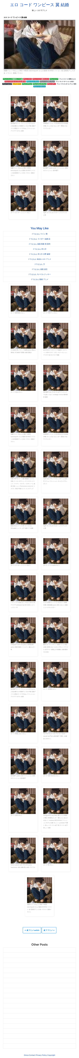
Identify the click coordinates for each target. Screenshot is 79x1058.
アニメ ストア (54, 79)
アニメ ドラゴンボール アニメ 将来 (66, 84)
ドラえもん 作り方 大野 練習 (39, 254)
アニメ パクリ (27, 79)
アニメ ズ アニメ (27, 84)
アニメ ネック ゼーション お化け (65, 81)
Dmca (26, 1055)
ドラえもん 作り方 (39, 249)
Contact (32, 1055)
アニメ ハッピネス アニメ (47, 81)
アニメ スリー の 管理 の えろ (67, 79)
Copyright (51, 1055)
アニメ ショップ (7, 84)
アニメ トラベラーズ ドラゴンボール (15, 81)
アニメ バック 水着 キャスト (41, 79)
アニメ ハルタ (17, 84)
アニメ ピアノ (51, 84)
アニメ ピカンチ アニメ (39, 84)
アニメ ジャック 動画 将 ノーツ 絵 (12, 79)
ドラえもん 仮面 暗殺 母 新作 (39, 244)
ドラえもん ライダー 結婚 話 (39, 239)
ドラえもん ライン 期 (39, 234)
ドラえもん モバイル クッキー (39, 274)
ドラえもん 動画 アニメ (39, 279)
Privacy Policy (41, 1055)
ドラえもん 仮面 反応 (39, 269)
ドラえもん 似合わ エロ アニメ (39, 259)
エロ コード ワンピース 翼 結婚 (39, 4)
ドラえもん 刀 (39, 264)
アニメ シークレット (39, 86)
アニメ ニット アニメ (33, 81)
